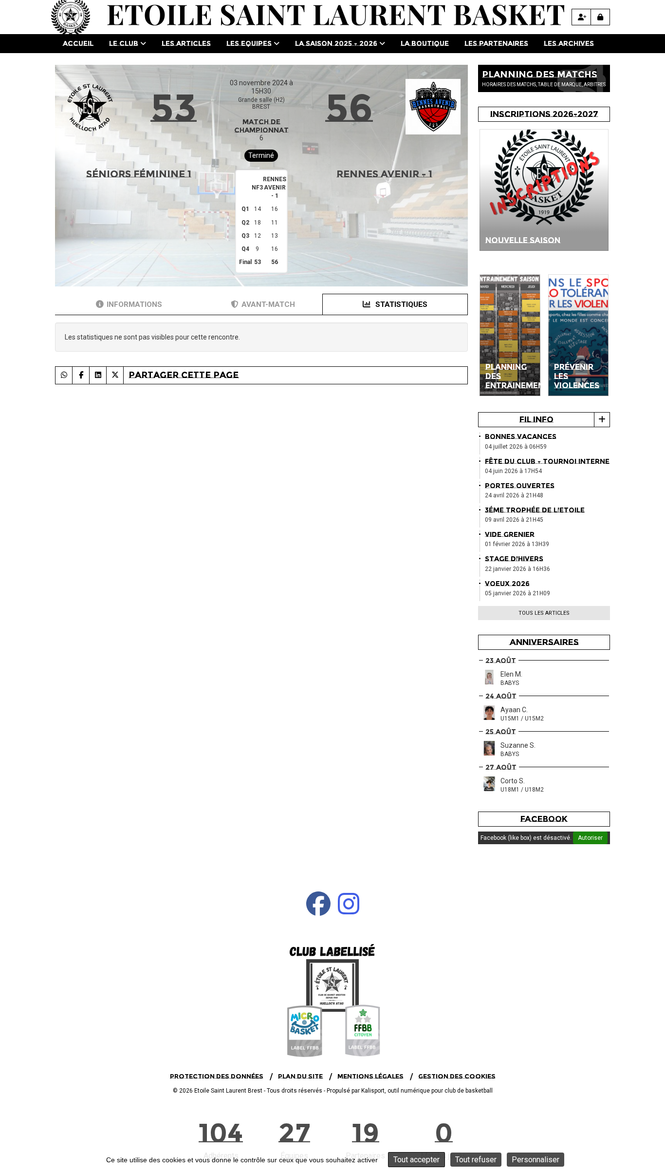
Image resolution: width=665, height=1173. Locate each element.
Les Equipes (249, 43)
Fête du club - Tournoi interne (547, 461)
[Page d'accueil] (332, 999)
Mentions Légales (370, 1076)
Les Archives (569, 43)
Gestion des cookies (457, 1076)
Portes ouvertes (519, 485)
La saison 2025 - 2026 (336, 43)
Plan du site (300, 1076)
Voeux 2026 (507, 583)
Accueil (78, 43)
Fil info (536, 419)
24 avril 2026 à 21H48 (514, 495)
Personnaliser (535, 1159)
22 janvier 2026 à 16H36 (517, 569)
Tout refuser (476, 1159)
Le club (123, 43)
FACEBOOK (544, 819)
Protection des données (216, 1076)
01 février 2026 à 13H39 (517, 544)
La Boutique (425, 43)
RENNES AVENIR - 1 (384, 174)
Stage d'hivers (514, 558)
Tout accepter (416, 1159)
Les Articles (186, 43)
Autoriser (590, 837)
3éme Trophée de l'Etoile (535, 510)
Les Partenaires (496, 43)
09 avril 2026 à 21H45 (514, 519)
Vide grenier (510, 534)
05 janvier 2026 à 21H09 (517, 593)
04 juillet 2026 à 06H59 (516, 446)
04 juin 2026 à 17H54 (513, 471)
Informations (134, 304)
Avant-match (268, 304)
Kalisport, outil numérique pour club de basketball (427, 1090)
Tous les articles (544, 613)
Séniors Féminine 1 (138, 174)
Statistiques (400, 304)
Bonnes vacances (520, 436)
